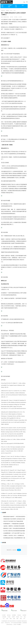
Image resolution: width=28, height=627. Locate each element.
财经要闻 (14, 615)
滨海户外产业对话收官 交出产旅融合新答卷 (13, 521)
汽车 (24, 618)
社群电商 (24, 615)
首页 (2, 5)
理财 (17, 618)
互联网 (13, 616)
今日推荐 (3, 615)
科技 (2, 6)
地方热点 (9, 615)
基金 (25, 616)
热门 (11, 10)
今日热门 (10, 5)
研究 (9, 6)
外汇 (4, 618)
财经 (16, 5)
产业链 (9, 616)
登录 (19, 549)
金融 (16, 6)
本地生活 (19, 615)
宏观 (10, 618)
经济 (23, 5)
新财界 (7, 10)
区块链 (17, 616)
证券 (7, 618)
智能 (21, 618)
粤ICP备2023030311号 (12, 621)
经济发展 (4, 616)
